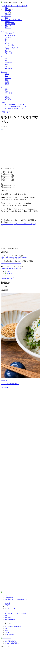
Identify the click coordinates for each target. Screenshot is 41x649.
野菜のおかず (9, 33)
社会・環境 (8, 62)
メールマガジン (10, 608)
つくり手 (4, 72)
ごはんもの (8, 37)
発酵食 (7, 97)
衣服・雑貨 (8, 68)
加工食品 (8, 99)
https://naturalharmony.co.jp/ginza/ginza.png (14, 258)
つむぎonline (9, 597)
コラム (3, 102)
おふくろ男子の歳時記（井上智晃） (17, 106)
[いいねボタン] (5, 275)
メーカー (8, 78)
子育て (7, 66)
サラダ (7, 43)
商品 (6, 8)
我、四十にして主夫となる (14, 108)
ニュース (8, 20)
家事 (6, 64)
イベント (8, 16)
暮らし (3, 56)
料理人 (7, 82)
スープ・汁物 (9, 45)
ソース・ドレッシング (12, 47)
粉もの (7, 39)
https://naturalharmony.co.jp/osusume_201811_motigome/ (18, 224)
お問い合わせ (9, 22)
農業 (6, 91)
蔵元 (6, 76)
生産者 (7, 74)
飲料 (6, 89)
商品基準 (8, 10)
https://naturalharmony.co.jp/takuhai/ (12, 268)
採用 (6, 18)
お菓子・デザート (11, 49)
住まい (7, 60)
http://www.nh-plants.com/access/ (11, 263)
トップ (7, 595)
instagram (7, 605)
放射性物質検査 (10, 619)
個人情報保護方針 (11, 641)
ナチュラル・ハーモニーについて (16, 6)
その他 (7, 84)
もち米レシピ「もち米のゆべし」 (16, 599)
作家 (6, 80)
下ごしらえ (8, 53)
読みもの (8, 14)
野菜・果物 (8, 93)
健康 (6, 58)
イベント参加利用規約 (12, 643)
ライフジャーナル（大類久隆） (15, 104)
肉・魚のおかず (10, 35)
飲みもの (8, 51)
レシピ (3, 31)
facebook (7, 603)
